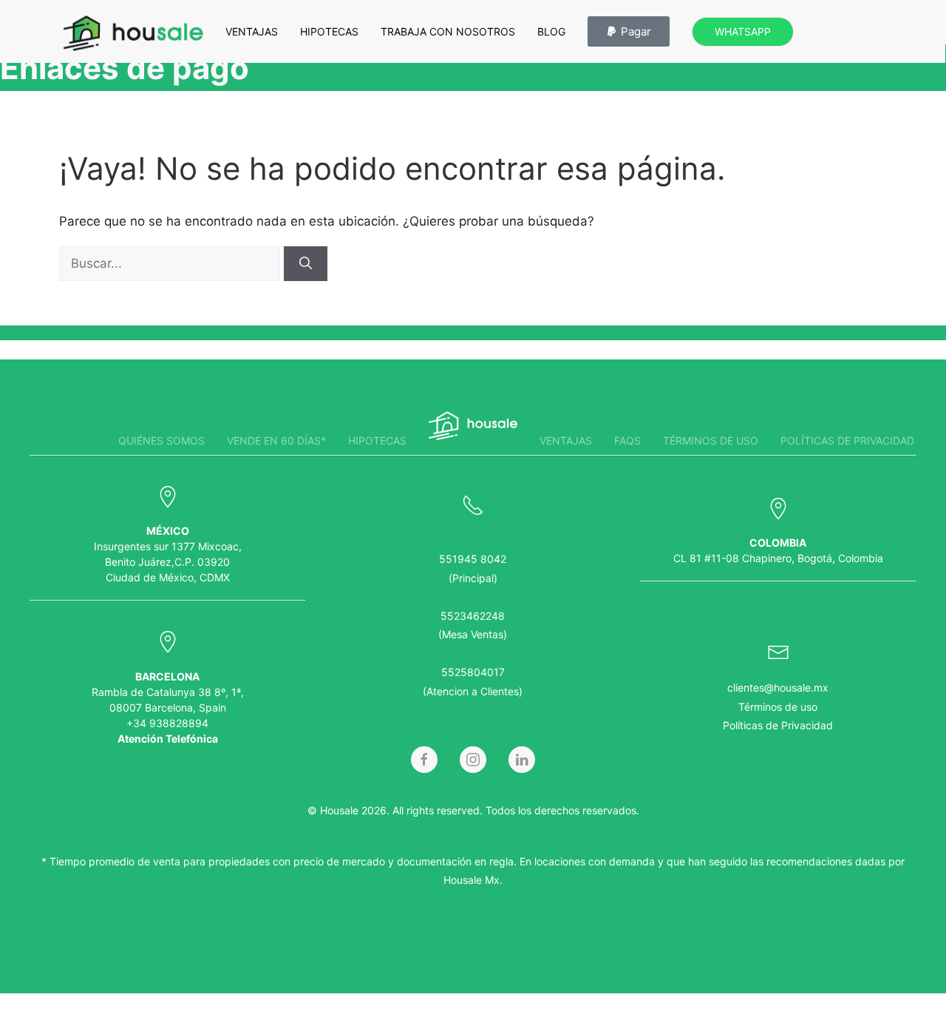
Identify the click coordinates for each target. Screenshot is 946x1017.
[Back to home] (133, 33)
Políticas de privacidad (847, 440)
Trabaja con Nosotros (448, 31)
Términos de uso (710, 440)
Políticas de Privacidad (778, 725)
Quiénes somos (161, 440)
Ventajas (251, 31)
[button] (629, 31)
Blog (551, 31)
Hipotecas (329, 31)
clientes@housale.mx (777, 687)
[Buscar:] (171, 263)
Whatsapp (743, 31)
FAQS (627, 440)
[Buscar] (305, 264)
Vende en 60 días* (276, 440)
